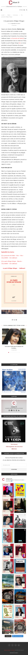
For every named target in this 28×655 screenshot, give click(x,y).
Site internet (14, 444)
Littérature (15, 15)
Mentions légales (7, 650)
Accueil (2, 15)
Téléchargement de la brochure (14, 447)
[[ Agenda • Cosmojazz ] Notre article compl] (8, 581)
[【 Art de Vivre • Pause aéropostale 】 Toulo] (8, 596)
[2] (19, 43)
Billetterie (14, 449)
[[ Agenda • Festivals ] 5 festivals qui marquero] (20, 536)
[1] (23, 38)
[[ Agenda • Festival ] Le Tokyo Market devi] (20, 490)
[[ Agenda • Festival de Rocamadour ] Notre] (20, 596)
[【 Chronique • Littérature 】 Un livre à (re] (20, 581)
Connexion (13, 650)
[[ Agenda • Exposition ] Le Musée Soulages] (20, 566)
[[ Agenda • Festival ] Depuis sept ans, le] (8, 536)
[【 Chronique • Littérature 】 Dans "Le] (20, 611)
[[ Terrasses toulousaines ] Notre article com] (8, 626)
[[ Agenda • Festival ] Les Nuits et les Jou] (8, 611)
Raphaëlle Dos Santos (15, 23)
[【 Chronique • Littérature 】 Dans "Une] (8, 566)
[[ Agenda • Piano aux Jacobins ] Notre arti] (20, 505)
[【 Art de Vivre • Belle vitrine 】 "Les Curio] (20, 626)
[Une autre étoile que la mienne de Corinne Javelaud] (14, 336)
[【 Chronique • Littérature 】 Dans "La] (8, 490)
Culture (8, 15)
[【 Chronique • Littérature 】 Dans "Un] (20, 551)
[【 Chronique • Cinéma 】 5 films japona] (20, 520)
